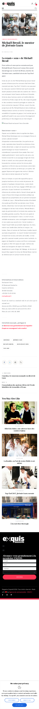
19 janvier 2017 (19, 426)
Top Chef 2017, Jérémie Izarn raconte (19, 494)
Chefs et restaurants (9, 39)
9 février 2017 (19, 491)
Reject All (27, 700)
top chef (6, 348)
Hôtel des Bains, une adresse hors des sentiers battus (19, 430)
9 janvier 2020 (19, 521)
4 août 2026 (19, 458)
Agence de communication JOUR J (20, 592)
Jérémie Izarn (17, 340)
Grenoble (6, 340)
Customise (12, 700)
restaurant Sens (22, 344)
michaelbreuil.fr (6, 296)
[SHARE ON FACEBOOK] (4, 362)
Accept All (19, 705)
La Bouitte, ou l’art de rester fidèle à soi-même (19, 462)
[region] (19, 695)
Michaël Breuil (8, 344)
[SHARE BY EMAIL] (15, 362)
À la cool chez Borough (19, 524)
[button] (20, 362)
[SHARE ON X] (9, 362)
